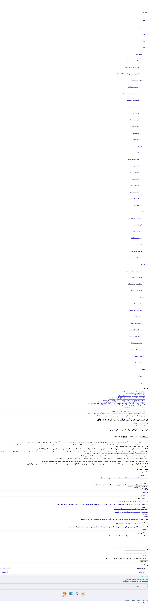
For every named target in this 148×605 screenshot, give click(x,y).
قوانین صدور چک (134, 192)
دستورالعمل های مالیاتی (132, 100)
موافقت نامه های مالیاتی (135, 251)
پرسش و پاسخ (141, 375)
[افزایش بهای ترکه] (5, 568)
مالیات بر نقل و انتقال (136, 343)
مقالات (143, 41)
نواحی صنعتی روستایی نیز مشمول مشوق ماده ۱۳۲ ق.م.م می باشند (128, 397)
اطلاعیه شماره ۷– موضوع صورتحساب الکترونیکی (132, 391)
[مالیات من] (144, 12)
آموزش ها (142, 297)
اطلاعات (143, 211)
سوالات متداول (134, 581)
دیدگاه (146, 547)
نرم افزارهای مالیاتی (136, 218)
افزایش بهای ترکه (141, 568)
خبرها (143, 34)
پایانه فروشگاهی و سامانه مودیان (133, 270)
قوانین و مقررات (144, 581)
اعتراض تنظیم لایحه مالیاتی (135, 284)
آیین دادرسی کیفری (134, 165)
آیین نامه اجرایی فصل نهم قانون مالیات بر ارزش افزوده (131, 512)
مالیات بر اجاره (138, 362)
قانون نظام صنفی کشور (132, 198)
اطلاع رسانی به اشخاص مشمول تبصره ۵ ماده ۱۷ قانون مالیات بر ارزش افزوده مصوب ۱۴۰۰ (121, 402)
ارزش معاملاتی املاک (136, 238)
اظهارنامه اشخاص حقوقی (135, 336)
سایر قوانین (139, 146)
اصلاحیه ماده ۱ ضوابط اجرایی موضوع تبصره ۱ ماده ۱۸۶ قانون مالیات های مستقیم (124, 400)
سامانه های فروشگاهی (136, 323)
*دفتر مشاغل (142, 572)
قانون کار (136, 205)
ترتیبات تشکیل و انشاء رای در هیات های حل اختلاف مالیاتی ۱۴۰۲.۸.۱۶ (127, 399)
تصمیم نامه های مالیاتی (142, 478)
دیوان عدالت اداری (134, 126)
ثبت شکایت (126, 581)
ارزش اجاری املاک (137, 231)
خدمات (143, 264)
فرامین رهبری (135, 113)
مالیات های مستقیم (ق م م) (132, 60)
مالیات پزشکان (138, 356)
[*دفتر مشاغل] (4, 572)
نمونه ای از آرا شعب (134, 106)
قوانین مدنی (136, 152)
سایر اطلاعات (135, 139)
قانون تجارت (135, 179)
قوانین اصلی (139, 54)
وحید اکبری (144, 492)
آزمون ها (142, 369)
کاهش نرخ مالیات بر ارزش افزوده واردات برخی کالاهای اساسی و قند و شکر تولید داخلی (122, 404)
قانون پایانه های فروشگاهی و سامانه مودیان (127, 74)
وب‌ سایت (145, 555)
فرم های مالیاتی (138, 225)
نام (147, 549)
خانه (147, 415)
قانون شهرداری (135, 185)
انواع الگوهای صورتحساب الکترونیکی (135, 393)
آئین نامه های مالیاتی (133, 119)
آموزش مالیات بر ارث (136, 349)
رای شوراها (136, 133)
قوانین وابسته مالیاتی (136, 80)
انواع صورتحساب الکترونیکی (138, 394)
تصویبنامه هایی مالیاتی (105, 478)
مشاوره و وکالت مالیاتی (136, 277)
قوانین (143, 47)
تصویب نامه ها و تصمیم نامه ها (131, 93)
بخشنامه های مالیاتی (133, 87)
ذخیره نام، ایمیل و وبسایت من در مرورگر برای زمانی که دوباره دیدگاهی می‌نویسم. (125, 558)
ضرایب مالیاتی (138, 244)
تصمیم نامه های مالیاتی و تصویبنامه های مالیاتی (124, 478)
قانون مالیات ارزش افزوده (132, 67)
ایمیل (146, 552)
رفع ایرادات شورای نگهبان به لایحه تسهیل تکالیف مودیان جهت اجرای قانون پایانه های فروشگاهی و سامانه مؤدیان (116, 403)
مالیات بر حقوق (138, 303)
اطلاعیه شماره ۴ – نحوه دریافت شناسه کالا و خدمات (131, 396)
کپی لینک (131, 486)
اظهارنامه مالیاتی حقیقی (135, 330)
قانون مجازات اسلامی (133, 159)
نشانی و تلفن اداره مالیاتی (135, 257)
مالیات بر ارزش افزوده (136, 310)
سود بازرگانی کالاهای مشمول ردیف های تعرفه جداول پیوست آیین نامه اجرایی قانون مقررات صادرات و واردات (114, 519)
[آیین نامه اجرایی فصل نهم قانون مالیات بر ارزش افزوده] (131, 509)
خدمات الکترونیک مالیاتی (135, 290)
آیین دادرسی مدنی (134, 172)
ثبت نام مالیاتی (138, 316)
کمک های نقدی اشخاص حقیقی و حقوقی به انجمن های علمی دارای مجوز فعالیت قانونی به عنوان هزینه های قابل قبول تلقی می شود (108, 527)
